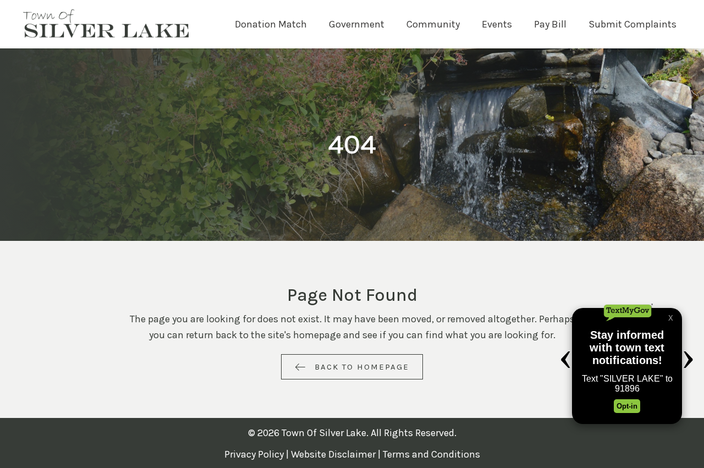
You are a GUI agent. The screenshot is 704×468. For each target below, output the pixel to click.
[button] (352, 366)
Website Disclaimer (333, 454)
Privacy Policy (254, 454)
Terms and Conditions (431, 454)
